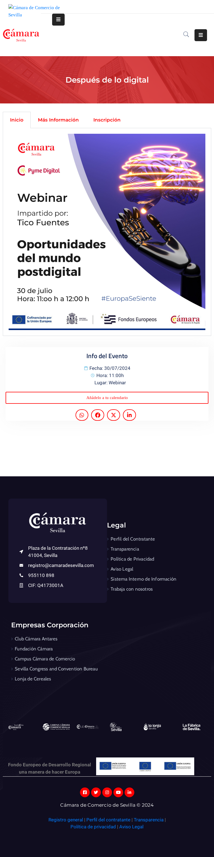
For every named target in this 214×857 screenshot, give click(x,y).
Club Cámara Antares (36, 638)
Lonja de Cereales (33, 679)
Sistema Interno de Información (143, 579)
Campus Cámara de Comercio (45, 659)
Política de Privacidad (132, 559)
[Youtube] (118, 792)
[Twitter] (96, 792)
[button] (107, 398)
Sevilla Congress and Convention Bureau (56, 669)
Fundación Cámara (34, 649)
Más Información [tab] (58, 120)
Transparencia (125, 549)
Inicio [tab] (16, 120)
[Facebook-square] (85, 792)
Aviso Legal (122, 569)
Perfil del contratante (108, 820)
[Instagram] (107, 792)
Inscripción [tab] (107, 120)
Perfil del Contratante (133, 539)
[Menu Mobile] (58, 20)
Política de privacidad (93, 826)
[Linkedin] (129, 792)
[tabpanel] (107, 232)
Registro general (66, 820)
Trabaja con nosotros (132, 589)
